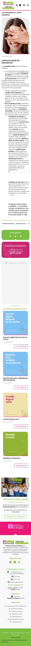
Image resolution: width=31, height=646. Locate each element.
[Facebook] (11, 563)
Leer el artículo (21, 346)
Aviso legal (5, 632)
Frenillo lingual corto (11, 419)
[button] (27, 5)
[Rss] (20, 563)
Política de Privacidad (16, 632)
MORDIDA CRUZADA (11, 458)
